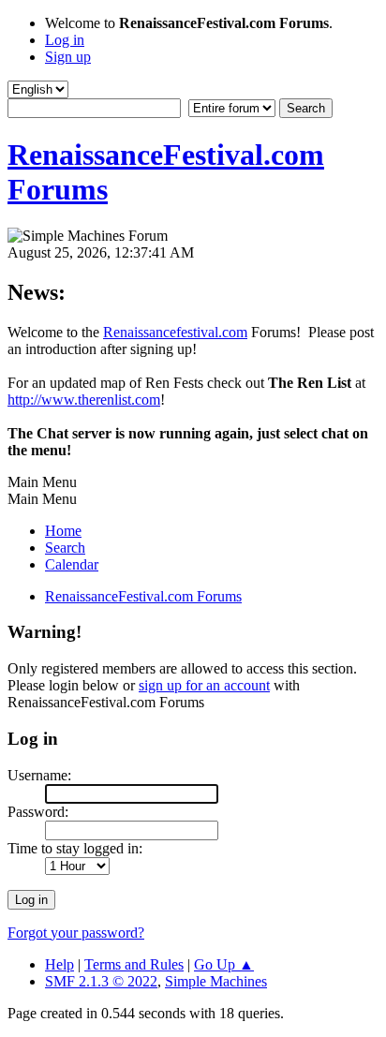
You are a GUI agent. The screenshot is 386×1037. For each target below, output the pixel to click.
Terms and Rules (134, 964)
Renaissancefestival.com (175, 332)
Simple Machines (216, 981)
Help (59, 964)
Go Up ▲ (224, 964)
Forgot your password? (75, 933)
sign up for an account (204, 685)
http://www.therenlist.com (83, 399)
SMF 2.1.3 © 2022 (101, 981)
